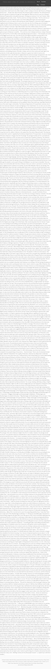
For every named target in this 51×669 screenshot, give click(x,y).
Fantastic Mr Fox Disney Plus (36, 659)
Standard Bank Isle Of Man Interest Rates (33, 663)
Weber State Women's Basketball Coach (33, 661)
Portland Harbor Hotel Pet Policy (9, 659)
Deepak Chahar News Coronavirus (15, 661)
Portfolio (43, 1)
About (38, 1)
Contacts (43, 4)
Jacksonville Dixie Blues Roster (23, 659)
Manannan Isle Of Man (19, 663)
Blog (38, 4)
